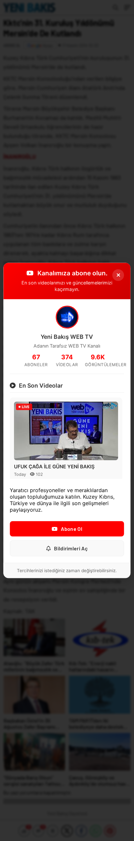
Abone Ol (71, 529)
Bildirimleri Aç (71, 548)
